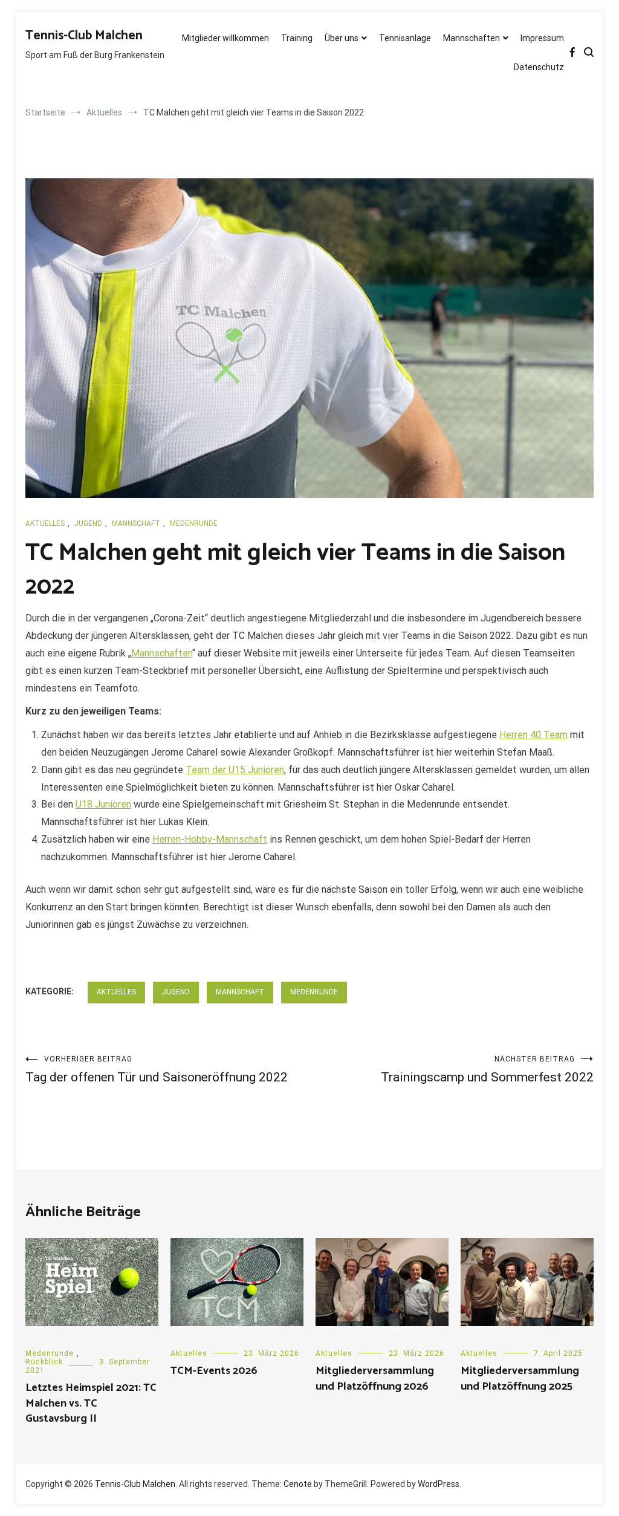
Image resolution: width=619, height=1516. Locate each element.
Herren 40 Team (533, 734)
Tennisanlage (405, 38)
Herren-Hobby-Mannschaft (209, 839)
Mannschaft (136, 523)
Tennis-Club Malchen (84, 35)
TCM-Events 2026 (214, 1371)
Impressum (542, 38)
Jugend (88, 523)
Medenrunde (194, 523)
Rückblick (44, 1362)
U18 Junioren (103, 804)
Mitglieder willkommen (225, 38)
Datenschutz (539, 67)
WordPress (438, 1484)
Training (297, 38)
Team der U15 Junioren (235, 770)
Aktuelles (45, 523)
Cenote (298, 1484)
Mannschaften (471, 38)
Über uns (341, 38)
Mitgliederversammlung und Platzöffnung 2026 (375, 1378)
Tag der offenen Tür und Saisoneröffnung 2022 (156, 1069)
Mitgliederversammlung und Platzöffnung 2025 (520, 1378)
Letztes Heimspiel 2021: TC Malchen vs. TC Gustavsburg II (91, 1403)
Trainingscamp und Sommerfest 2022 (487, 1069)
